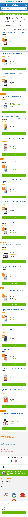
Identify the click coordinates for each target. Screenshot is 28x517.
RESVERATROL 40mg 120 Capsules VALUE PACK (13, 245)
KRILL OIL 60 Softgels (7, 329)
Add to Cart (14, 48)
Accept (14, 512)
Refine (19, 25)
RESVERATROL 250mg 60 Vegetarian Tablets (13, 33)
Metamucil (5, 119)
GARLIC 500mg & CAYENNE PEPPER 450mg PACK (13, 413)
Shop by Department (5, 481)
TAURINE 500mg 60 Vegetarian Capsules (12, 53)
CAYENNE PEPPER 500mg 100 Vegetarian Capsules (12, 180)
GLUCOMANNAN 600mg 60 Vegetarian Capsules (14, 201)
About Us (3, 489)
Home (4, 20)
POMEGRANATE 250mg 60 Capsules (11, 222)
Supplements (10, 20)
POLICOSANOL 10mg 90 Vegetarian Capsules (13, 350)
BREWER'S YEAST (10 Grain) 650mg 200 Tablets (14, 369)
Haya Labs (5, 331)
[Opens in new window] (12, 461)
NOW (4, 351)
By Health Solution (19, 20)
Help (2, 486)
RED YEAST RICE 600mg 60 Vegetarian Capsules (12, 267)
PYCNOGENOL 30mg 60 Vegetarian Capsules (13, 161)
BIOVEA (4, 34)
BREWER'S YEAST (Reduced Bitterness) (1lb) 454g (13, 389)
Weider (4, 140)
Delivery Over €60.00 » (19, 12)
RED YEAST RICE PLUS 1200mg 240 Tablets (13, 138)
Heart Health (7, 21)
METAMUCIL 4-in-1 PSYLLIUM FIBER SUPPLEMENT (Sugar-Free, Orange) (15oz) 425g (14, 117)
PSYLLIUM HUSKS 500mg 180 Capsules (12, 73)
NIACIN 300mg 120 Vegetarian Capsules (11, 96)
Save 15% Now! (7, 12)
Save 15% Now (7, 478)
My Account (3, 483)
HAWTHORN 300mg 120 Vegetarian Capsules (13, 309)
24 (23, 29)
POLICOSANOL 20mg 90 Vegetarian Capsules (13, 290)
